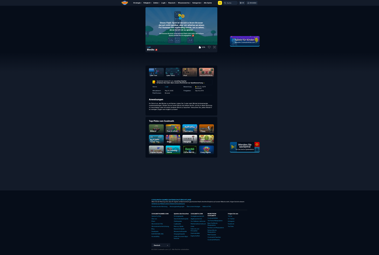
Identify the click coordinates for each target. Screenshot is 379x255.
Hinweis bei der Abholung (159, 206)
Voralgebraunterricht (197, 216)
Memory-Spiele (178, 226)
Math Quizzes (212, 235)
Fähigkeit (146, 3)
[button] (220, 3)
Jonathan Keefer (180, 81)
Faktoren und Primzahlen (195, 230)
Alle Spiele (208, 3)
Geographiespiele (179, 234)
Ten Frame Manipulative (215, 220)
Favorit (209, 50)
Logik (163, 3)
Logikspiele (177, 224)
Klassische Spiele (179, 229)
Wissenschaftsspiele (180, 231)
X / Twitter (231, 219)
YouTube (231, 226)
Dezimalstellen (195, 233)
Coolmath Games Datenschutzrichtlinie (171, 200)
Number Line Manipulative (216, 228)
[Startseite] (124, 3)
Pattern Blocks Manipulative (212, 231)
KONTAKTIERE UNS (157, 234)
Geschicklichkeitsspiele (181, 219)
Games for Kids (156, 216)
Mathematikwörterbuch (198, 224)
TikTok (230, 216)
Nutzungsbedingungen (177, 206)
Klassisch (171, 3)
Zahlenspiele (178, 221)
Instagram (231, 221)
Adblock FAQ (207, 206)
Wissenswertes (184, 3)
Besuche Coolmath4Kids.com (245, 42)
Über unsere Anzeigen (193, 206)
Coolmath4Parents (214, 240)
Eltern (153, 221)
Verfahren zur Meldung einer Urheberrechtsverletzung (168, 203)
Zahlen (155, 3)
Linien (192, 226)
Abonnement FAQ (157, 224)
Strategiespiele (178, 216)
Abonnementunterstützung (160, 226)
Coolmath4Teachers (214, 237)
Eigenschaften (195, 236)
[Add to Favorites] (209, 47)
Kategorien (196, 3)
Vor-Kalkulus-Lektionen (198, 221)
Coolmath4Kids (213, 218)
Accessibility (155, 236)
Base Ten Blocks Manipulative (213, 224)
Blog (153, 229)
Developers (155, 231)
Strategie (137, 3)
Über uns (154, 219)
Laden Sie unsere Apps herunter (181, 237)
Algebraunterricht (196, 219)
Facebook (231, 224)
